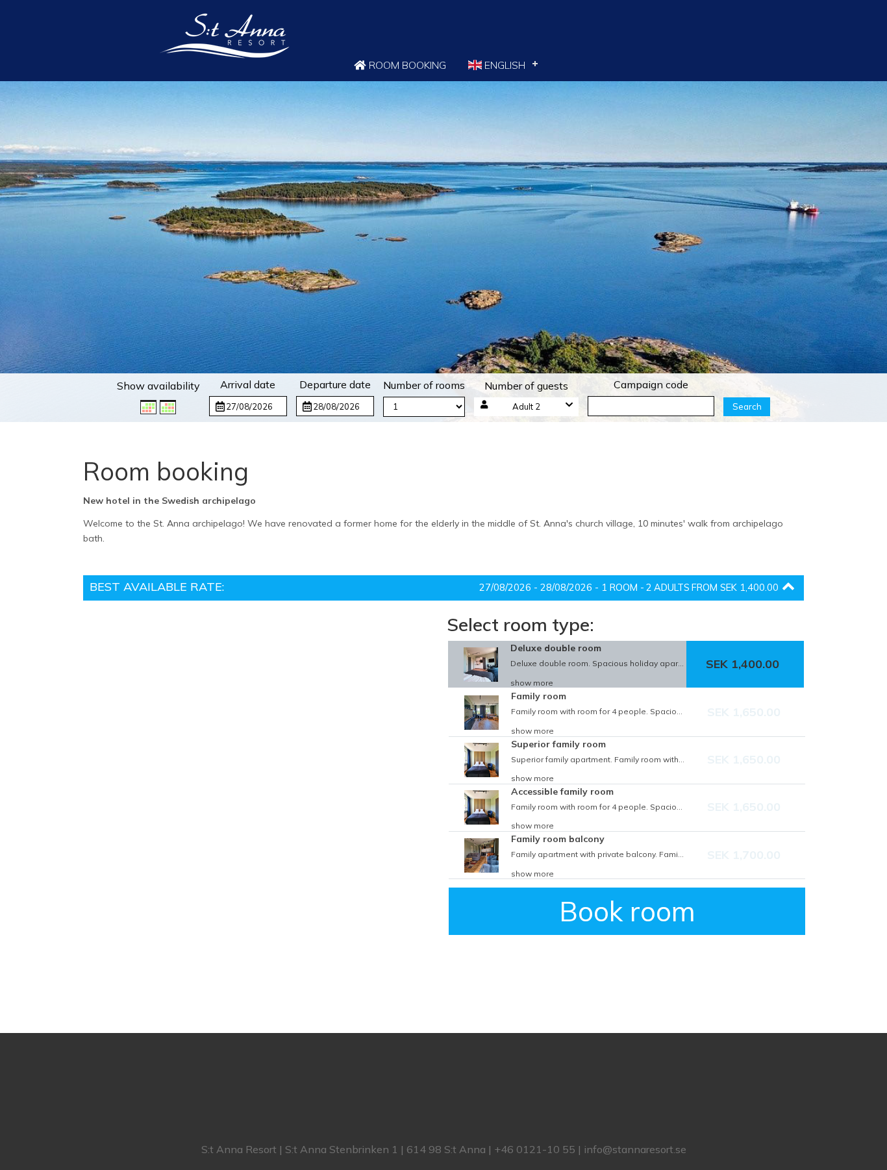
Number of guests (526, 385)
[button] (526, 406)
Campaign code (651, 384)
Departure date (335, 384)
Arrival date (247, 384)
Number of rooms (424, 385)
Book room (627, 911)
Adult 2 (526, 406)
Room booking (406, 64)
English (503, 64)
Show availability (158, 385)
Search (747, 406)
